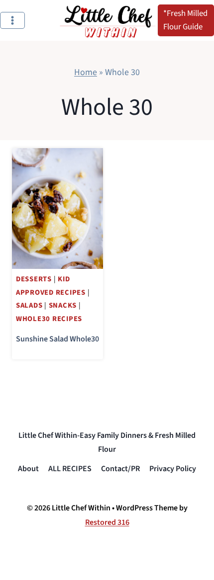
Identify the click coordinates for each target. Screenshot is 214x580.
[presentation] (57, 208)
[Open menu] (12, 20)
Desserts (34, 279)
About (28, 468)
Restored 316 (107, 522)
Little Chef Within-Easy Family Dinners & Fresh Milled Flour (107, 442)
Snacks (63, 305)
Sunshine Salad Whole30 (57, 338)
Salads (29, 305)
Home (85, 72)
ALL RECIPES (70, 468)
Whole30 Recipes (49, 319)
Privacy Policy (172, 468)
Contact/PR (120, 468)
